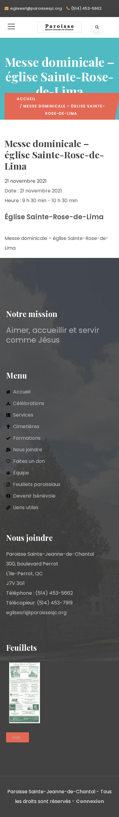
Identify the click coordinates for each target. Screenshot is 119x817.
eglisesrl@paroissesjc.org (36, 8)
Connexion (90, 801)
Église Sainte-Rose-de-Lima (54, 217)
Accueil (26, 98)
